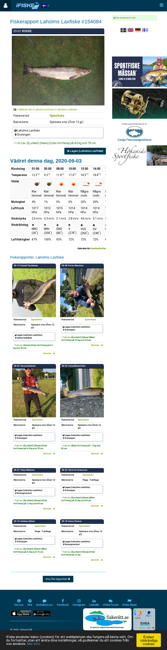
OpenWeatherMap (98, 248)
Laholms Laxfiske (66, 109)
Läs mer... (48, 353)
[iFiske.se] (27, 5)
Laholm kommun (44, 109)
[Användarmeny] (5, 5)
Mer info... (34, 644)
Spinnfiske (57, 115)
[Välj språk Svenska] (123, 30)
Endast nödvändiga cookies (148, 640)
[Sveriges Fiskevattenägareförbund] (134, 132)
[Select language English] (130, 30)
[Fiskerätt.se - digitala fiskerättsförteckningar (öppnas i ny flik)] (107, 619)
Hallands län (25, 109)
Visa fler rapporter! (56, 578)
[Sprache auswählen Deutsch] (138, 30)
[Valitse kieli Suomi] (145, 30)
